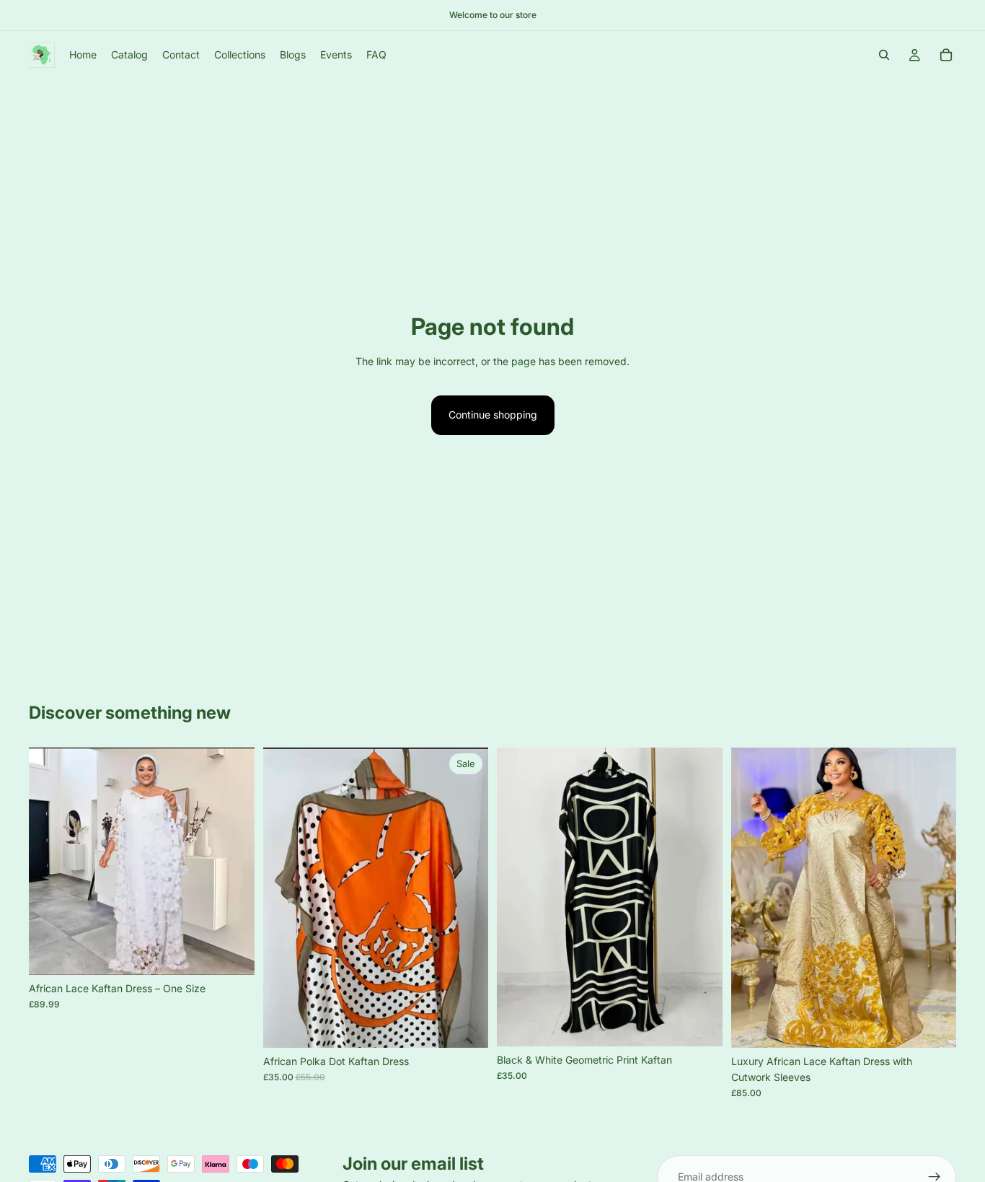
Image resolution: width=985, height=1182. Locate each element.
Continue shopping (493, 414)
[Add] (466, 1025)
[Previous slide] (50, 861)
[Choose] (232, 953)
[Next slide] (233, 861)
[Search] (884, 55)
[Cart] (946, 55)
